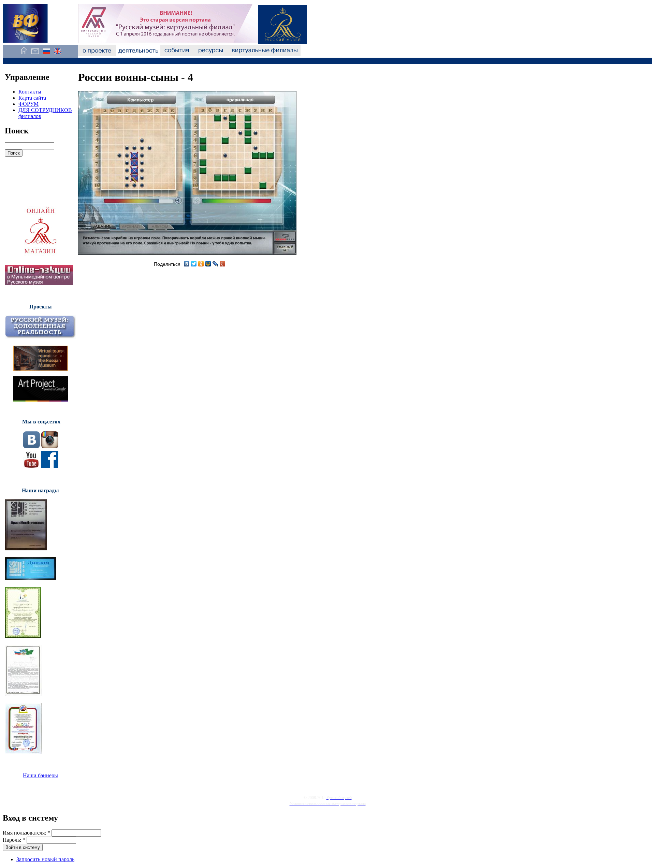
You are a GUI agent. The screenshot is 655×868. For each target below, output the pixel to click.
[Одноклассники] (201, 263)
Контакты (29, 92)
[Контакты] (35, 54)
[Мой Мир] (208, 263)
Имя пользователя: (26, 833)
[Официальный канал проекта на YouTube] (31, 466)
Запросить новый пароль (45, 859)
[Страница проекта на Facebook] (49, 466)
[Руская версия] (46, 54)
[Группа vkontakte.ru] (31, 446)
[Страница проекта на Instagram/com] (49, 446)
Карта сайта (32, 98)
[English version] (57, 54)
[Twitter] (194, 263)
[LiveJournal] (215, 263)
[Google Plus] (222, 263)
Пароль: (14, 840)
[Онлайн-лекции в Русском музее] (39, 283)
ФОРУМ (28, 104)
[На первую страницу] (23, 54)
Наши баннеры (40, 775)
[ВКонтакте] (186, 263)
